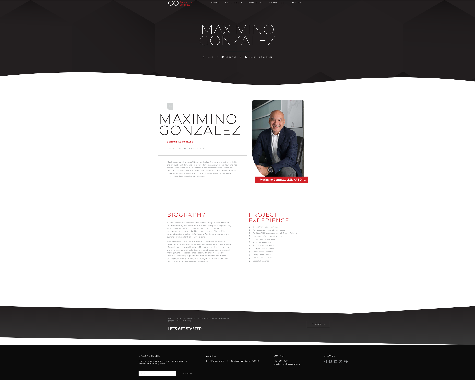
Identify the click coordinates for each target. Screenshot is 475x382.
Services (232, 3)
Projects (256, 3)
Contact (297, 3)
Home (215, 3)
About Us (277, 3)
